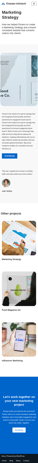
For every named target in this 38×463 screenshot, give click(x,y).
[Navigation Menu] (33, 3)
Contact (26, 461)
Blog (11, 461)
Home (4, 461)
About (18, 461)
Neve (4, 456)
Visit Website (9, 156)
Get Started (19, 430)
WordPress (20, 456)
